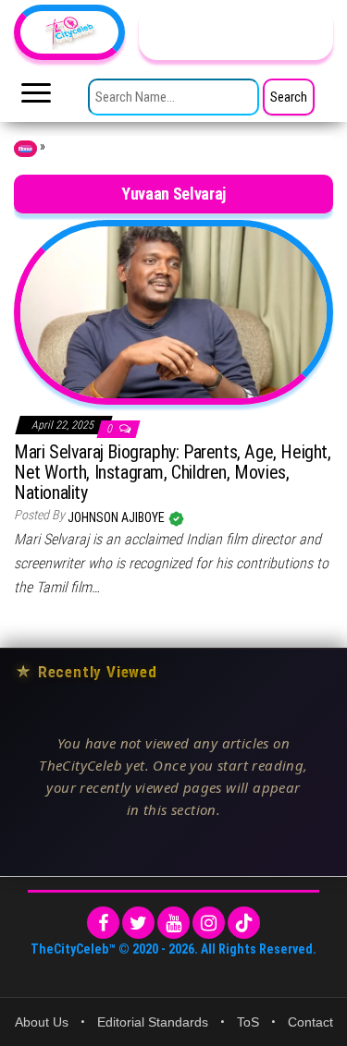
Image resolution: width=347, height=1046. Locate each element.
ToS (248, 1022)
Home (25, 148)
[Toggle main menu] (36, 98)
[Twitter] (138, 922)
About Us (41, 1022)
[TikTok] (244, 922)
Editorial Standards (152, 1022)
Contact (310, 1022)
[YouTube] (173, 922)
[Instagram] (208, 922)
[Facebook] (103, 922)
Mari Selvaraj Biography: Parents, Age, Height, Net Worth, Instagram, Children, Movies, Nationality (172, 472)
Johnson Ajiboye (117, 517)
